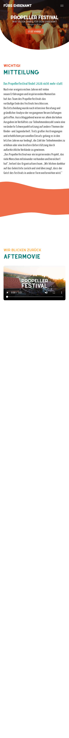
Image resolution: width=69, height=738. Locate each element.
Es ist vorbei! (34, 31)
